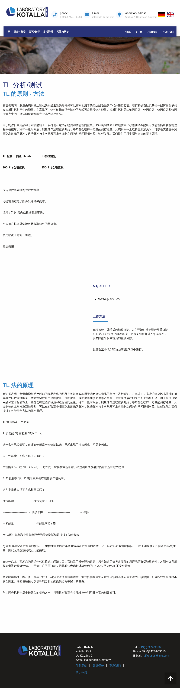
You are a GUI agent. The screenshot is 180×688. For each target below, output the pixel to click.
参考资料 (48, 31)
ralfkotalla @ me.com (103, 17)
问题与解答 (63, 31)
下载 (139, 32)
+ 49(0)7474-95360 (150, 647)
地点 (128, 32)
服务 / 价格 (20, 31)
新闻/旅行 (34, 31)
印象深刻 (81, 665)
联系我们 (115, 665)
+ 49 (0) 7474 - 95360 (71, 17)
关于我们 (81, 672)
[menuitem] (162, 15)
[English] (171, 15)
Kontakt (153, 32)
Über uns (169, 32)
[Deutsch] (162, 15)
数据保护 (98, 665)
